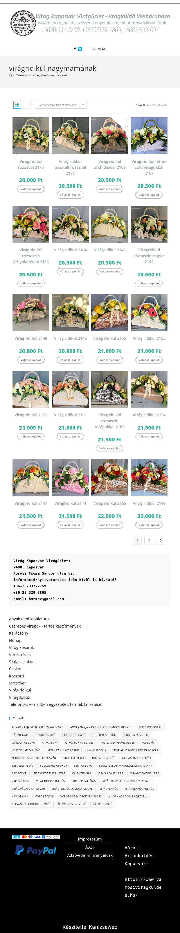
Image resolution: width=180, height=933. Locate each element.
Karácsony (50, 742)
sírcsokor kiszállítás (49, 773)
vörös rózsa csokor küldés (81, 796)
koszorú (148, 742)
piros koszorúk (74, 758)
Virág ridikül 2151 (70, 414)
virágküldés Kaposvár (28, 789)
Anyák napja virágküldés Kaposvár (37, 727)
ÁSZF (90, 847)
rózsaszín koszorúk (136, 758)
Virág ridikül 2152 (30, 414)
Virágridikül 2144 (70, 503)
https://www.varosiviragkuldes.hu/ (143, 887)
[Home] (10, 75)
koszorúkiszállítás (26, 750)
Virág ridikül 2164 (70, 249)
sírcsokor (19, 773)
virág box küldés (110, 773)
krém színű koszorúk (63, 750)
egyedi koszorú (74, 735)
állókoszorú (103, 804)
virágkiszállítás (84, 781)
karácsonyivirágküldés (117, 742)
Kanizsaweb (103, 927)
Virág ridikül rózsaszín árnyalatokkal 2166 (31, 255)
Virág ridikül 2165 (109, 503)
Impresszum (90, 839)
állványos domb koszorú (127, 796)
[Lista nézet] (27, 105)
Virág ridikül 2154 (149, 414)
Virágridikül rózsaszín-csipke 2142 (149, 255)
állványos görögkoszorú (31, 804)
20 (147, 105)
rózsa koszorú (103, 758)
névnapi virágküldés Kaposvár (135, 750)
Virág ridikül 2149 (149, 503)
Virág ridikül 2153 (149, 338)
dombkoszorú (45, 735)
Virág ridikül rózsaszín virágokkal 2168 (109, 420)
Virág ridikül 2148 (30, 338)
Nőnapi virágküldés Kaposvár (34, 758)
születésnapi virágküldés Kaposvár (125, 766)
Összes (162, 105)
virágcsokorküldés (144, 773)
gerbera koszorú (135, 735)
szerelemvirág (22, 766)
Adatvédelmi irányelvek (90, 855)
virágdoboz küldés (50, 781)
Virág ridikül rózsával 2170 (31, 164)
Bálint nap (20, 735)
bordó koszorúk (149, 727)
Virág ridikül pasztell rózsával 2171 (70, 167)
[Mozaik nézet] (17, 105)
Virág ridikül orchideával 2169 (110, 164)
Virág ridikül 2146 (70, 338)
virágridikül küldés (139, 789)
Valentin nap (81, 773)
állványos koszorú (72, 804)
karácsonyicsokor (79, 742)
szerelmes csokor (53, 766)
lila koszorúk (96, 750)
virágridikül (109, 789)
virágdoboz (20, 781)
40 (153, 105)
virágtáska (20, 796)
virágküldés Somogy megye (72, 789)
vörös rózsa (44, 796)
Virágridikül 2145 (110, 249)
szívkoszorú (83, 766)
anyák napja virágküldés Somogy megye (100, 727)
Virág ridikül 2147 (30, 503)
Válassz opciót (31, 189)
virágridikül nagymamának (50, 75)
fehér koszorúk (104, 735)
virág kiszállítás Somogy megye (126, 781)
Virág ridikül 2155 (109, 338)
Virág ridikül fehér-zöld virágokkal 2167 (149, 167)
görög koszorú (23, 742)
